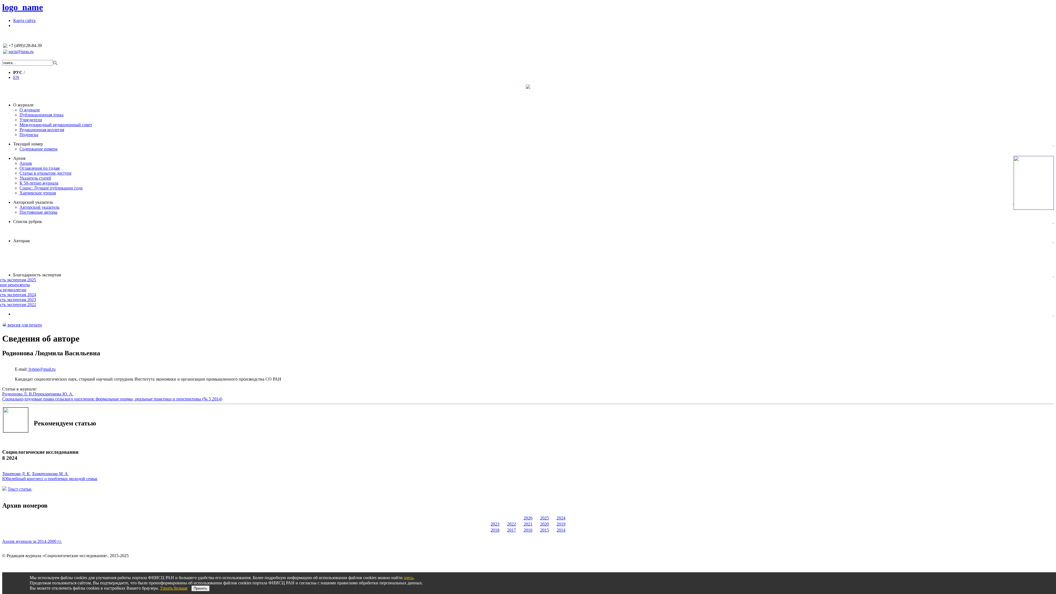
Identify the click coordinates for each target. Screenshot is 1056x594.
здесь (408, 577)
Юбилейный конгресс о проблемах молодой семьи (49, 478)
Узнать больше (174, 588)
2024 (561, 518)
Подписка (29, 134)
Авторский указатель (33, 202)
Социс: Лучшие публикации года (51, 188)
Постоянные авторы (38, 212)
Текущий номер (28, 144)
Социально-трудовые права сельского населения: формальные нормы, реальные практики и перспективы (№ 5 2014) (112, 399)
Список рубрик (27, 221)
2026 (528, 518)
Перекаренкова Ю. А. (53, 394)
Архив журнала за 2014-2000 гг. (32, 541)
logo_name (22, 7)
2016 (528, 530)
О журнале (23, 105)
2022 (511, 524)
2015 (544, 530)
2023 (495, 524)
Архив (19, 158)
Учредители (31, 119)
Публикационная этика (42, 114)
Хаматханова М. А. (50, 473)
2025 (544, 518)
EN (16, 77)
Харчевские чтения (38, 193)
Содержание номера (38, 149)
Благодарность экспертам (37, 275)
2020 (544, 524)
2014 (561, 530)
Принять (200, 588)
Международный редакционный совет (56, 124)
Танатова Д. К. (16, 473)
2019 (561, 524)
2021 (528, 524)
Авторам (21, 240)
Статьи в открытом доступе (46, 173)
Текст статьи (19, 489)
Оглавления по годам (40, 168)
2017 (511, 530)
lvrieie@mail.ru (42, 369)
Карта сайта (24, 20)
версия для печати (24, 325)
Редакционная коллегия (42, 129)
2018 (495, 530)
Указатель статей (35, 178)
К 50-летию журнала (39, 183)
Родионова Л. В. (17, 394)
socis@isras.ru (21, 51)
